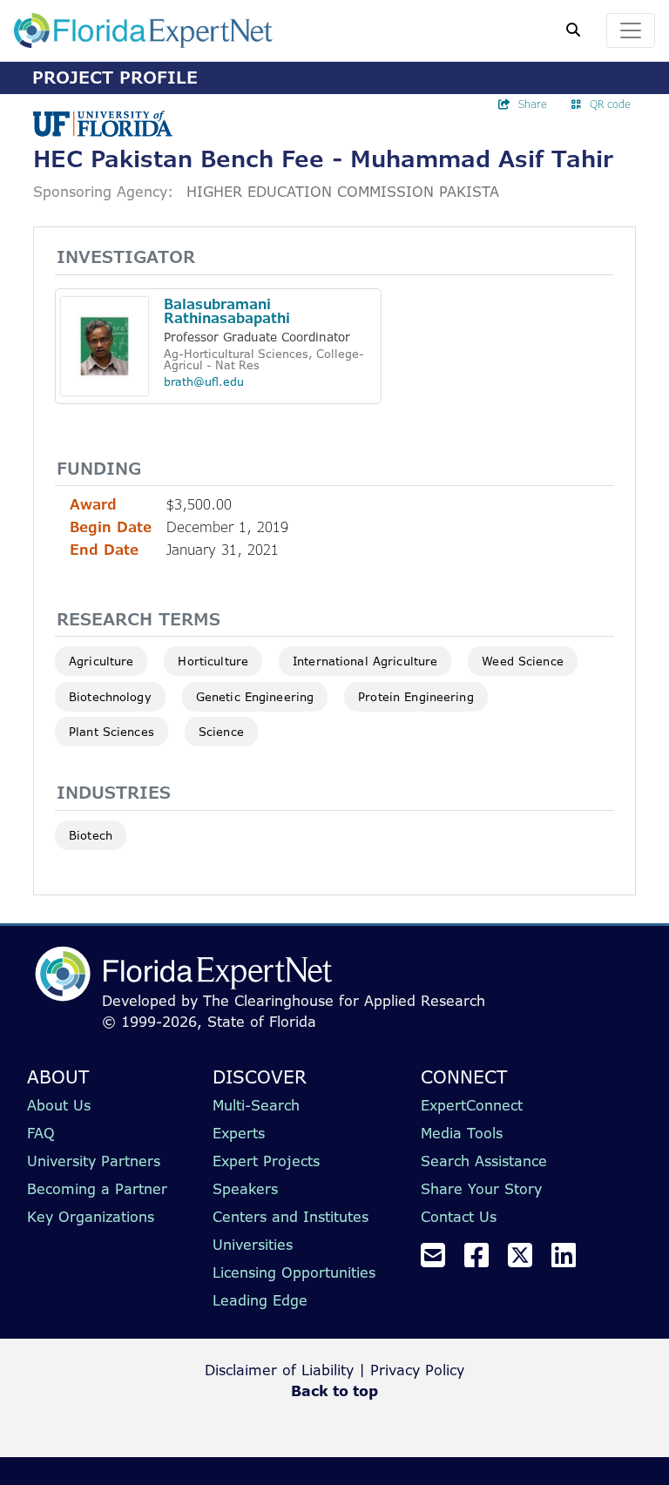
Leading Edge (260, 1300)
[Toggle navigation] (630, 30)
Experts (239, 1133)
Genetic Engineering (255, 697)
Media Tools (462, 1133)
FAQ (41, 1133)
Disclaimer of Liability (279, 1370)
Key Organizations (90, 1216)
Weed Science (523, 661)
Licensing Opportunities (294, 1272)
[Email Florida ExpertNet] (440, 1260)
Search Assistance (484, 1161)
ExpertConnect (472, 1105)
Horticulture (213, 661)
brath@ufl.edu (204, 381)
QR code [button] (610, 104)
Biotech (90, 835)
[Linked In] (570, 1260)
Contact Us (459, 1216)
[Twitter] (527, 1260)
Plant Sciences (111, 731)
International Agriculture (365, 661)
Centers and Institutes (290, 1216)
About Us (59, 1105)
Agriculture (101, 661)
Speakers (245, 1188)
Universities (253, 1244)
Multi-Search (256, 1105)
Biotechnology (110, 697)
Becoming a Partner (97, 1188)
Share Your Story (481, 1188)
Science (221, 731)
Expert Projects (266, 1161)
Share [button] (532, 104)
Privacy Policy (417, 1370)
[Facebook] (483, 1260)
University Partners (93, 1161)
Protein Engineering (415, 697)
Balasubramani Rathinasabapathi (227, 311)
